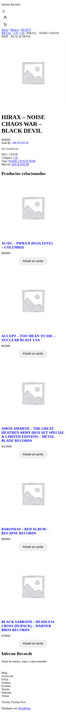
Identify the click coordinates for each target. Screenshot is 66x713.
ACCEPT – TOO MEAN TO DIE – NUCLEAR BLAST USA (28, 338)
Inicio (4, 29)
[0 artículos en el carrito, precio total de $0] (5, 24)
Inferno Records (10, 4)
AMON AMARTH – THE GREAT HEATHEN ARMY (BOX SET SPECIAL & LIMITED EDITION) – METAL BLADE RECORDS (32, 435)
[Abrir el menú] (3, 11)
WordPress (24, 708)
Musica (14, 29)
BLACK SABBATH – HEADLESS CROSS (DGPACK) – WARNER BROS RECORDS (28, 626)
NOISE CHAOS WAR (22, 161)
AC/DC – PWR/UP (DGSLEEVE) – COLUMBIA (27, 245)
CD (16, 33)
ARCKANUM (20, 142)
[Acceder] (33, 17)
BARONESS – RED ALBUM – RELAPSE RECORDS (25, 531)
